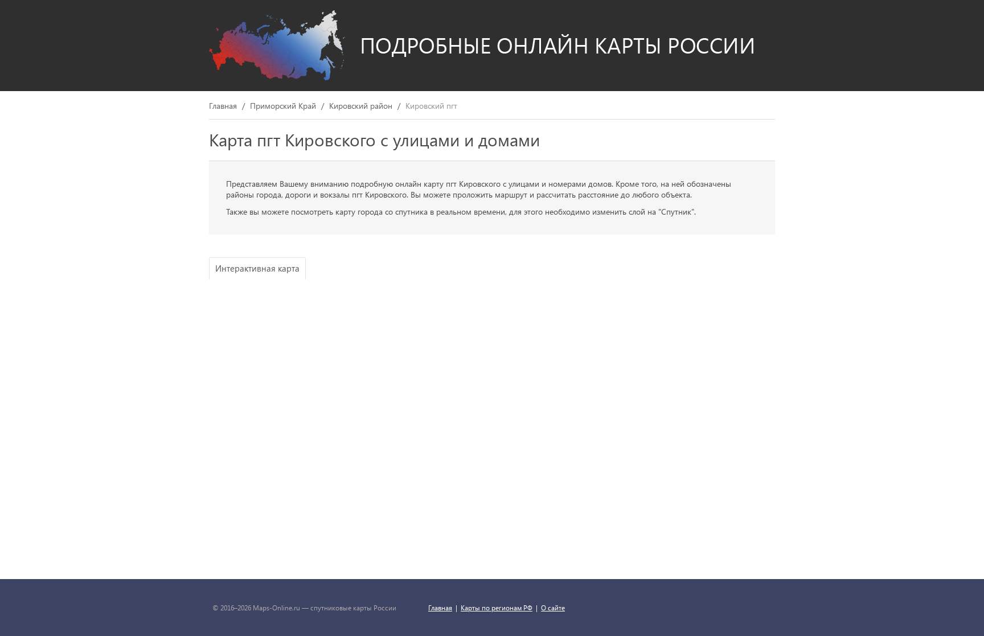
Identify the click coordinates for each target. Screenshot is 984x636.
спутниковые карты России (353, 607)
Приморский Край (283, 106)
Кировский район (360, 106)
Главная (223, 106)
